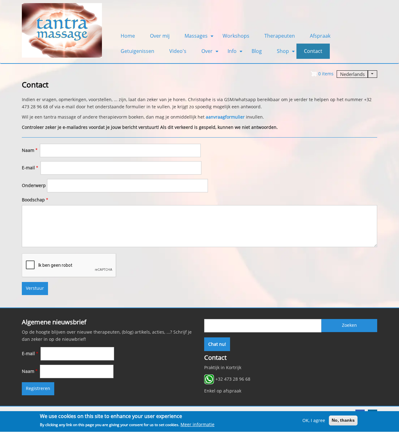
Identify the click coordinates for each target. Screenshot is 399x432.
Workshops (236, 35)
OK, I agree (313, 420)
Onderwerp (34, 185)
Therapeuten (279, 35)
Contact (313, 51)
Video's (177, 51)
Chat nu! (217, 344)
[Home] (62, 30)
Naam (28, 150)
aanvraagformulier (225, 117)
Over (210, 53)
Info (236, 53)
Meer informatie (197, 424)
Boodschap (33, 200)
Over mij (160, 35)
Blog (257, 51)
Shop (286, 53)
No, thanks (343, 420)
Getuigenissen (137, 51)
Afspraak (320, 35)
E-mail (28, 168)
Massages (200, 38)
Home (128, 35)
